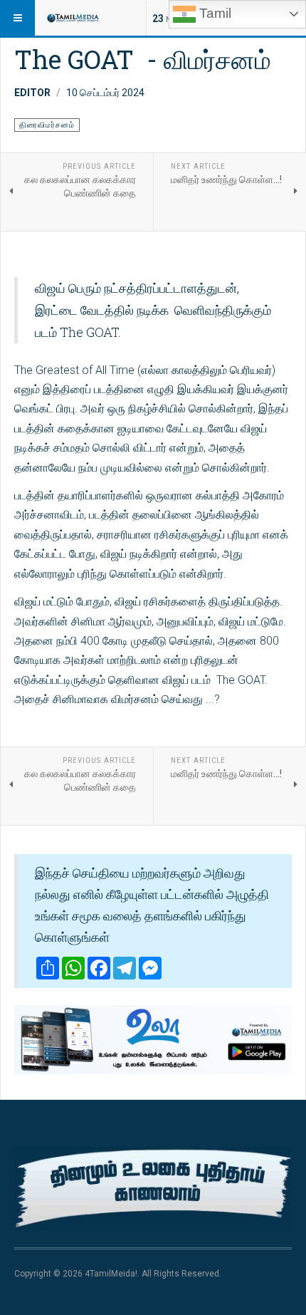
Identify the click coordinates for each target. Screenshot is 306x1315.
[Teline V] (72, 18)
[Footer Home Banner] (153, 1188)
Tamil (213, 13)
